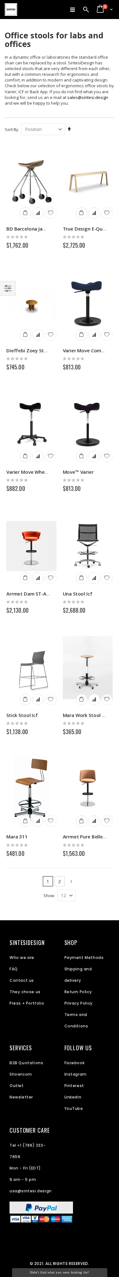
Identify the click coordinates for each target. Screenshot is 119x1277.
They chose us (25, 991)
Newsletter (21, 1097)
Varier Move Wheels (28, 472)
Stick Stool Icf (22, 715)
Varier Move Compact (87, 350)
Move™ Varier (78, 472)
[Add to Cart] (25, 213)
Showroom (21, 1074)
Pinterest (74, 1085)
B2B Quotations (26, 1062)
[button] (50, 213)
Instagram (75, 1074)
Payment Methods (84, 957)
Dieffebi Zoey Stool (28, 350)
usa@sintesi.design (31, 1191)
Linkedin (73, 1097)
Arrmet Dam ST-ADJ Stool (35, 593)
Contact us (22, 980)
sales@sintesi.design (87, 97)
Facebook (74, 1062)
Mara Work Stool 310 (86, 715)
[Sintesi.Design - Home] (11, 9)
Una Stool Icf (77, 593)
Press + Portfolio (27, 1003)
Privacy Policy (78, 1003)
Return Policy (78, 991)
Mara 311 (17, 836)
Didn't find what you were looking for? (59, 1272)
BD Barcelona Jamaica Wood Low (44, 228)
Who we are (22, 957)
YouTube (73, 1108)
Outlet (17, 1085)
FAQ (14, 969)
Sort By (11, 129)
